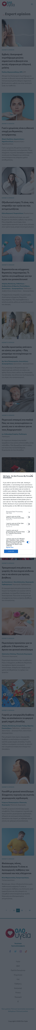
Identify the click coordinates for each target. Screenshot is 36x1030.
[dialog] (18, 515)
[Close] (32, 476)
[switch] (28, 517)
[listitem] (18, 512)
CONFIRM (11, 551)
